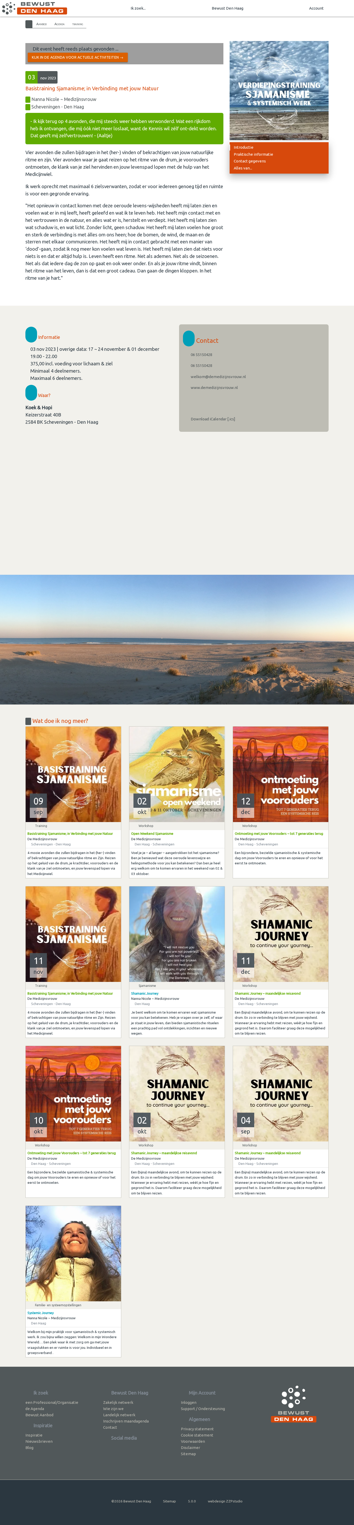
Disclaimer (190, 1447)
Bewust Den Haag (227, 8)
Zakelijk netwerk (118, 1402)
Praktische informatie (253, 154)
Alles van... (243, 168)
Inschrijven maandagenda (126, 1421)
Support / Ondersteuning (203, 1408)
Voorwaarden (193, 1441)
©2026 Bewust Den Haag (131, 1501)
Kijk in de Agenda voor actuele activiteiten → (78, 57)
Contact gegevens (250, 161)
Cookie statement (197, 1435)
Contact (110, 1427)
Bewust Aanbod (39, 1415)
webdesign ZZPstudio (225, 1501)
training (77, 24)
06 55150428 (201, 354)
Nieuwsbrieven (39, 1441)
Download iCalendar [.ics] (212, 419)
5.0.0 (192, 1501)
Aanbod (41, 24)
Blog (29, 1447)
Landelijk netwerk (119, 1415)
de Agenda (34, 1408)
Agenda (59, 24)
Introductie (243, 147)
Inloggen (188, 1402)
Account (316, 8)
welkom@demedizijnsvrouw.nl (218, 376)
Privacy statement (197, 1429)
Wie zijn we (113, 1408)
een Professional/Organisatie (51, 1402)
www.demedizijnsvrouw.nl (214, 387)
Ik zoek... (138, 8)
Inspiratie (34, 1435)
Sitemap (188, 1454)
